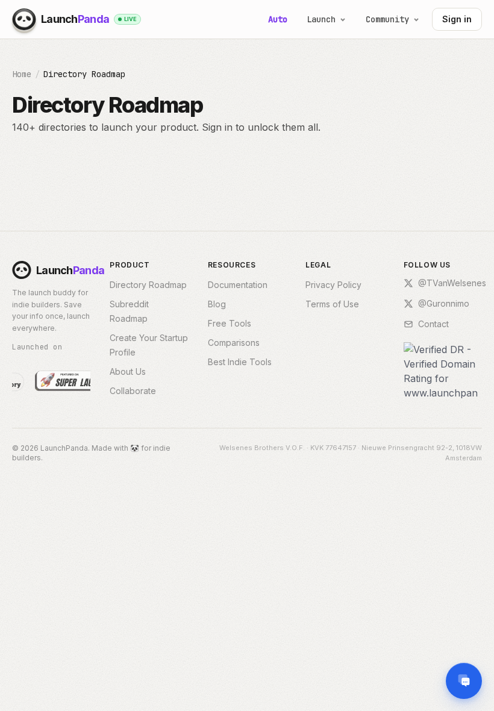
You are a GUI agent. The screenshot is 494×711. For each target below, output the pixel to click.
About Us (128, 371)
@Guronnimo (443, 303)
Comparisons (234, 342)
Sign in (457, 19)
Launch (321, 19)
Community (387, 19)
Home (21, 74)
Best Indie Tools (240, 362)
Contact (433, 324)
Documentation (237, 285)
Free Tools (229, 323)
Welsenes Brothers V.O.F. (262, 447)
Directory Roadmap (148, 285)
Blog (217, 304)
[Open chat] (464, 681)
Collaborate (133, 391)
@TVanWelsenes (452, 283)
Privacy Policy (333, 285)
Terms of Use (332, 304)
